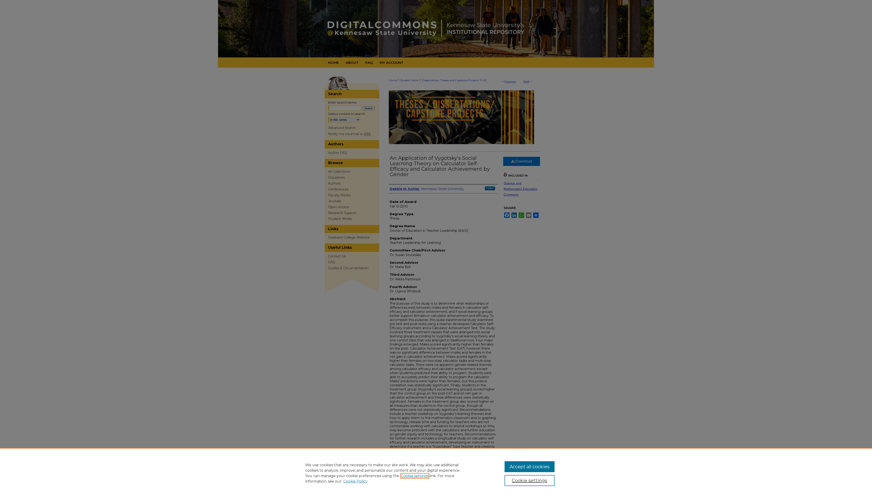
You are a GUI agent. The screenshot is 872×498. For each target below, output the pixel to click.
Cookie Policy (355, 481)
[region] (436, 473)
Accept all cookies (530, 466)
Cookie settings (415, 476)
